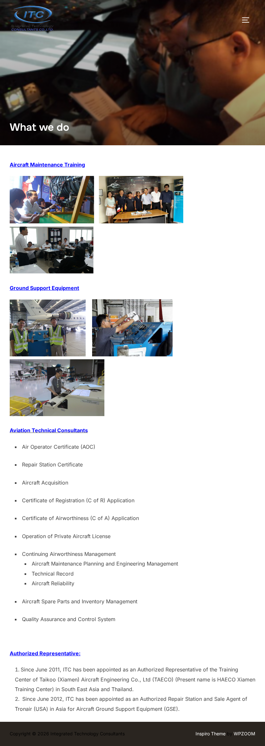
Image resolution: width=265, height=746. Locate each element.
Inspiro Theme (211, 733)
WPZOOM (244, 733)
